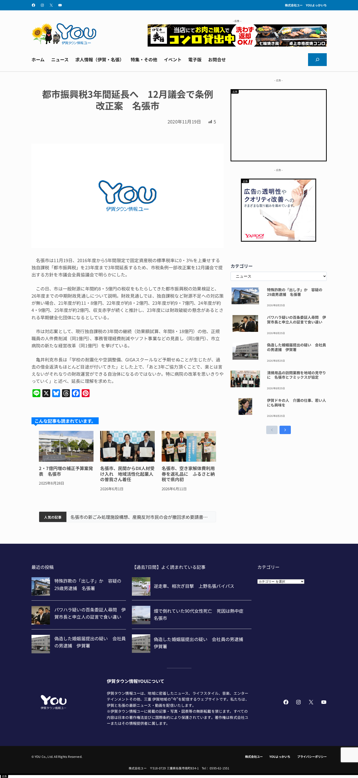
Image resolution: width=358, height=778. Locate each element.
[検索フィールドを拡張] (317, 59)
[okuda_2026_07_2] (237, 44)
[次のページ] (285, 430)
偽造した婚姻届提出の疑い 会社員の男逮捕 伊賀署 (296, 347)
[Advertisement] (278, 124)
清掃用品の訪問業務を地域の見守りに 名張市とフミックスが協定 (296, 375)
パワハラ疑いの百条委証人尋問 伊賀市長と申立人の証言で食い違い (296, 319)
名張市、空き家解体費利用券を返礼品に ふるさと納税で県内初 (188, 473)
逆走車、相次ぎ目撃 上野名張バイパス (110, 517)
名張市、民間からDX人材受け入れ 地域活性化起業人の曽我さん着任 (127, 473)
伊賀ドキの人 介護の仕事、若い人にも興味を (296, 402)
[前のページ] (272, 430)
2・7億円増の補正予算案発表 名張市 (66, 470)
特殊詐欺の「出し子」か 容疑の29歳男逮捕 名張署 (294, 292)
